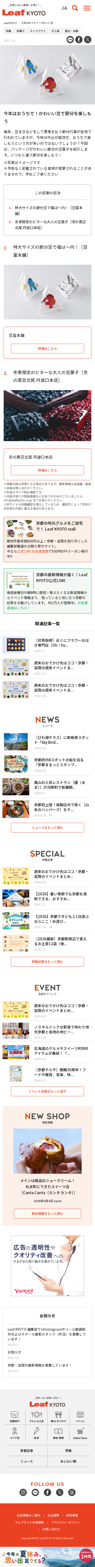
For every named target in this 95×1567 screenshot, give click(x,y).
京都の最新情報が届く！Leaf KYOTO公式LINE (61, 577)
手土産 (55, 31)
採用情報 (72, 1515)
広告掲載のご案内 (28, 1515)
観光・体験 (71, 31)
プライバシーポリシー (65, 1522)
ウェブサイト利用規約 (29, 1522)
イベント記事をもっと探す (47, 1091)
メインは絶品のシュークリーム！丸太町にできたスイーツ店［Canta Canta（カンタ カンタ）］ (48, 1186)
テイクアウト (38, 31)
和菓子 (21, 31)
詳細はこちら (47, 470)
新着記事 (26, 1450)
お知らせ (14, 1352)
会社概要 (53, 1515)
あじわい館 (68, 1461)
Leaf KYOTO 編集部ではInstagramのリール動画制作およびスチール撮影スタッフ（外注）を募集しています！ (47, 1334)
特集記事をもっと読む (47, 961)
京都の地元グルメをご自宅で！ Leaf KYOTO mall (59, 526)
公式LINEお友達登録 (32, 551)
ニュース (26, 1461)
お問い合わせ (51, 1529)
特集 (8, 31)
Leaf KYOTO (10, 23)
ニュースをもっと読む (47, 827)
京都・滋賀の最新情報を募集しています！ (40, 1365)
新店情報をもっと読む (47, 1213)
